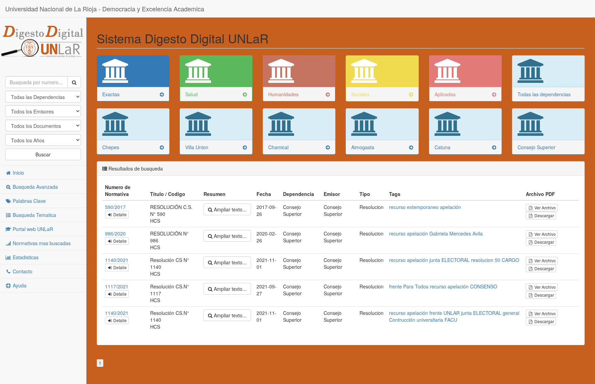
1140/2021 (116, 259)
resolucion (482, 259)
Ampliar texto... (229, 209)
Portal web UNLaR (32, 229)
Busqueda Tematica (33, 214)
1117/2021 (116, 286)
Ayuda (19, 285)
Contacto (21, 271)
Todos (421, 286)
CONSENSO (483, 286)
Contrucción (402, 319)
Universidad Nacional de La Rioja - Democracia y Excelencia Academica (104, 8)
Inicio (17, 172)
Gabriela (438, 233)
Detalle (119, 214)
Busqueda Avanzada (34, 186)
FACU (451, 319)
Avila (477, 233)
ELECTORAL (455, 259)
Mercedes (460, 233)
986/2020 (115, 233)
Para (408, 286)
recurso (397, 207)
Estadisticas (25, 257)
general (511, 312)
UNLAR (451, 312)
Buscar (43, 154)
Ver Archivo (544, 207)
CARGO (510, 259)
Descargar (543, 215)
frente (395, 286)
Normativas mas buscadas (41, 243)
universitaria (430, 319)
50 (497, 259)
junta (434, 259)
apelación (450, 207)
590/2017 (115, 207)
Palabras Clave (28, 200)
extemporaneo (423, 207)
